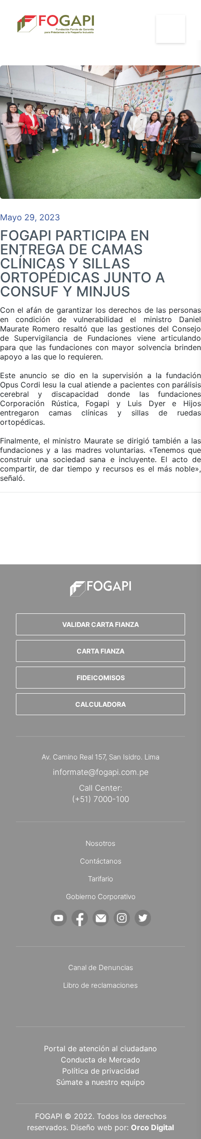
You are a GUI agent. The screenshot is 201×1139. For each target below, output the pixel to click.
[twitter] (143, 918)
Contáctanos (101, 861)
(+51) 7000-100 (100, 799)
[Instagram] (122, 918)
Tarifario (100, 878)
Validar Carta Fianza (100, 624)
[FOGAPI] (100, 588)
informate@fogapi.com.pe (101, 772)
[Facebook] (80, 918)
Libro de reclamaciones (100, 985)
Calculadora (100, 704)
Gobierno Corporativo (101, 896)
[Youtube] (58, 918)
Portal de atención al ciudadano (100, 1048)
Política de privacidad (100, 1071)
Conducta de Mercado (100, 1059)
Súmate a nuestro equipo (100, 1082)
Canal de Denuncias (100, 967)
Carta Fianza (100, 651)
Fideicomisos (101, 678)
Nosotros (100, 843)
